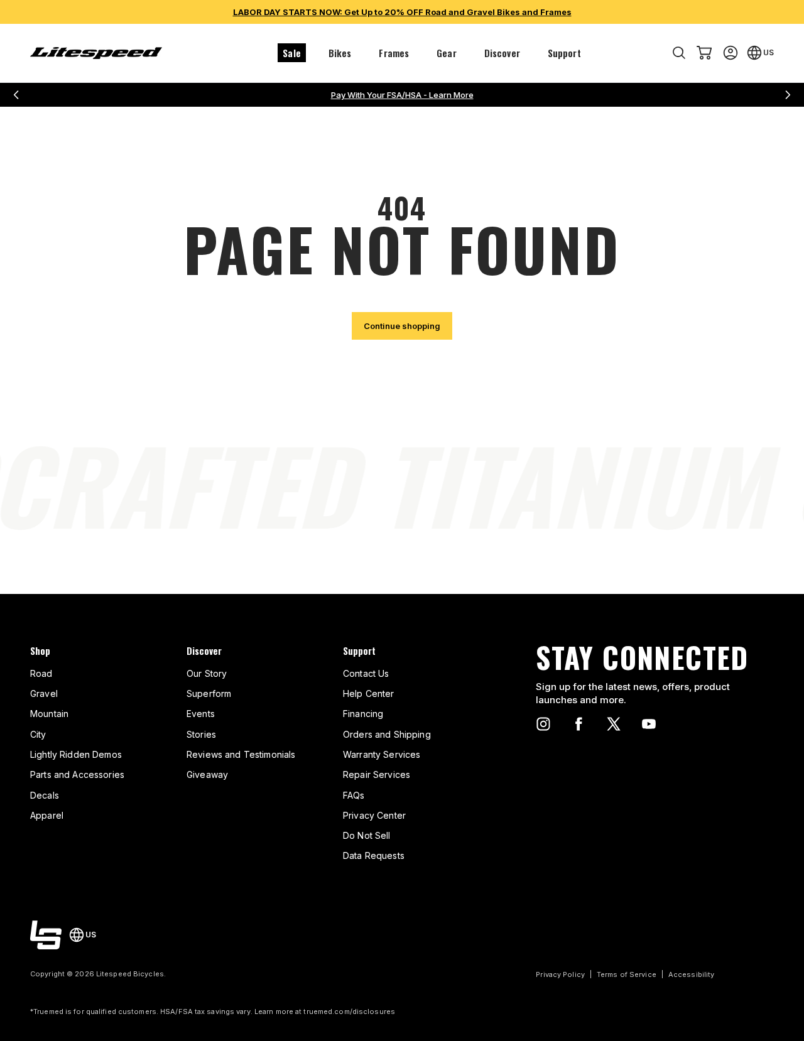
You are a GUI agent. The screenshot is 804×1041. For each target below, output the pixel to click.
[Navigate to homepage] (96, 53)
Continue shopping (402, 326)
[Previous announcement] (16, 95)
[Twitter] (613, 723)
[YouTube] (648, 723)
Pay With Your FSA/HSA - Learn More (402, 95)
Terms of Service (626, 974)
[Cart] (704, 52)
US (768, 52)
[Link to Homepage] (46, 934)
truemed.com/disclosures (349, 1011)
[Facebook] (578, 723)
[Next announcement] (787, 95)
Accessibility (691, 974)
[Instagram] (543, 723)
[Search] (679, 52)
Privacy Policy (560, 974)
